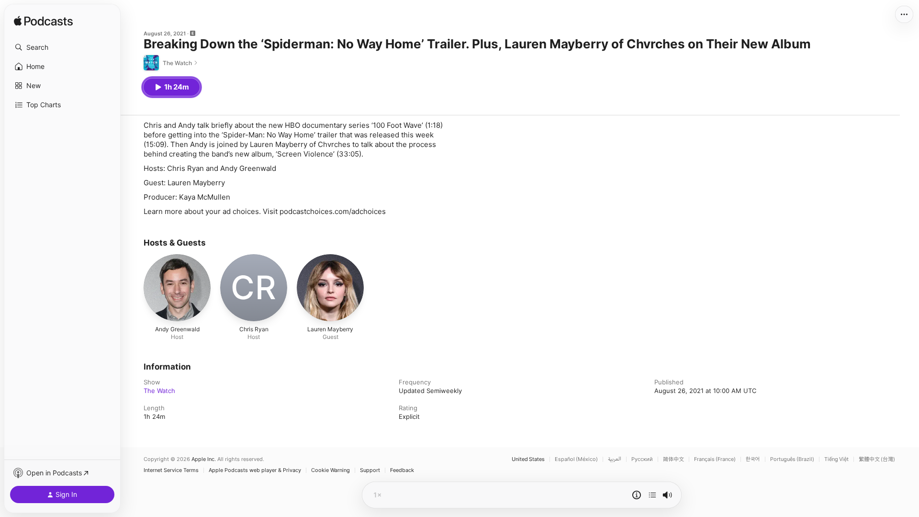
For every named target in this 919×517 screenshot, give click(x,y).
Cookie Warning (330, 470)
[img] (43, 21)
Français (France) (715, 459)
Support (370, 470)
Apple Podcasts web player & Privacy (255, 470)
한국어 (753, 459)
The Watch (159, 390)
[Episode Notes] (636, 495)
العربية (614, 459)
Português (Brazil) (792, 459)
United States (528, 459)
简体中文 (673, 459)
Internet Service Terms (171, 470)
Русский (642, 459)
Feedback (402, 470)
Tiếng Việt (836, 459)
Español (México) (576, 459)
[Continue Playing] (652, 495)
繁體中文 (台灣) (877, 459)
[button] (62, 47)
